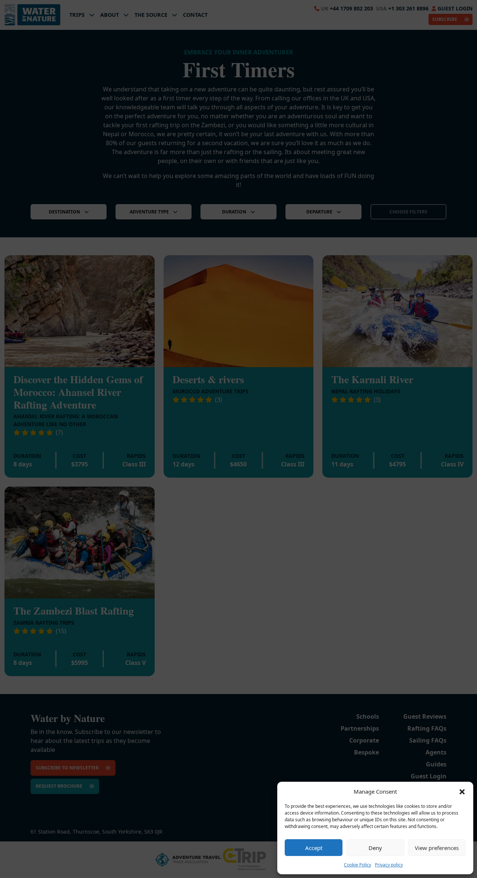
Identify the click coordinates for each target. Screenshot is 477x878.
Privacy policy (389, 865)
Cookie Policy (357, 865)
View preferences (437, 848)
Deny (375, 848)
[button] (462, 791)
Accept (313, 848)
